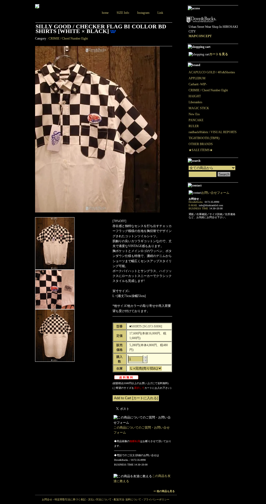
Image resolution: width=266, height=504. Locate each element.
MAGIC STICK (199, 108)
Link (160, 13)
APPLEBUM (197, 78)
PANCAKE (196, 120)
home (105, 13)
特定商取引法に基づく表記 (70, 499)
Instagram (143, 13)
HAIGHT (195, 96)
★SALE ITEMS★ (201, 150)
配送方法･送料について (127, 499)
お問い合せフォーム (215, 193)
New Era (194, 114)
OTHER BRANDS (201, 144)
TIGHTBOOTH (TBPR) (204, 138)
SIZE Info (123, 13)
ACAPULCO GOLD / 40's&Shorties (212, 72)
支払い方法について (99, 499)
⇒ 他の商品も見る (164, 491)
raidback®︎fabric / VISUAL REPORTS (213, 132)
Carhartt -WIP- (198, 84)
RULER (194, 126)
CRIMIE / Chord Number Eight (68, 38)
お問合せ (47, 499)
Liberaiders (195, 102)
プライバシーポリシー (156, 499)
